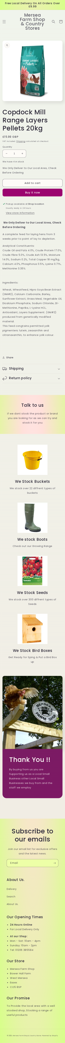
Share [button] (10, 357)
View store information (20, 213)
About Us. (12, 904)
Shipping (20, 141)
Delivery (12, 889)
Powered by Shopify (50, 1036)
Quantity (7, 146)
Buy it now (32, 192)
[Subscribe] (54, 863)
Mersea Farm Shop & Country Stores (27, 1036)
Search (11, 896)
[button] (4, 21)
